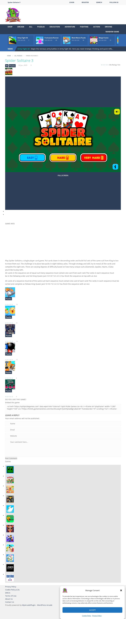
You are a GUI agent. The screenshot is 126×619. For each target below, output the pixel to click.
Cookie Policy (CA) (12, 590)
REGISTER (85, 2)
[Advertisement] (76, 12)
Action (96, 27)
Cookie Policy (86, 616)
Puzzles (41, 27)
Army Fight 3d (22, 38)
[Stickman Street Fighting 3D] (10, 548)
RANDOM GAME (112, 31)
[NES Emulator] (10, 568)
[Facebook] (7, 218)
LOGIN (71, 2)
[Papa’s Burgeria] (10, 479)
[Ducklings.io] (10, 509)
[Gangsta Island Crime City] (10, 538)
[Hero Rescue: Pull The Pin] (10, 499)
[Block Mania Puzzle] (10, 292)
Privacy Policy (97, 616)
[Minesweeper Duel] (10, 347)
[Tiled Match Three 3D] (10, 489)
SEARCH (99, 2)
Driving (108, 27)
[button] (121, 590)
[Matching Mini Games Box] (10, 558)
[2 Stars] (103, 64)
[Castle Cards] (10, 329)
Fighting (84, 27)
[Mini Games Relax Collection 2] (10, 366)
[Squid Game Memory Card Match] (10, 384)
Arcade (20, 27)
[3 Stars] (105, 64)
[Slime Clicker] (10, 469)
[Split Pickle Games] (13, 14)
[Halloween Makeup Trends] (10, 528)
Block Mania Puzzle (79, 38)
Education (55, 27)
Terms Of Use (10, 596)
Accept (92, 610)
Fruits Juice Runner (52, 38)
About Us (9, 599)
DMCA (7, 593)
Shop (10, 27)
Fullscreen (63, 175)
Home (9, 55)
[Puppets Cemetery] (10, 518)
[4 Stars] (106, 64)
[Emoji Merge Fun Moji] (10, 310)
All (30, 27)
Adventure (70, 27)
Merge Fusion (104, 38)
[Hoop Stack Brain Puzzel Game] (10, 577)
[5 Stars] (108, 64)
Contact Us (9, 602)
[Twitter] (11, 218)
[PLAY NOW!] (12, 40)
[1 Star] (101, 64)
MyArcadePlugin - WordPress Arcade (37, 605)
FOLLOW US (114, 2)
